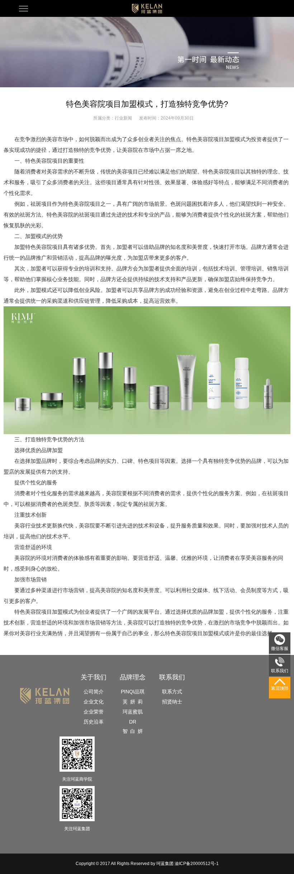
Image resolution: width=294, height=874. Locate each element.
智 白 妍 (133, 731)
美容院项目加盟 (44, 612)
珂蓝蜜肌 (133, 712)
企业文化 (94, 702)
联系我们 (172, 677)
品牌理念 (133, 677)
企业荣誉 (94, 712)
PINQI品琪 (132, 691)
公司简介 (94, 691)
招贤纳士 (172, 702)
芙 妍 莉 (133, 702)
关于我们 (93, 677)
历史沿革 (94, 722)
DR (133, 722)
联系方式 (172, 691)
